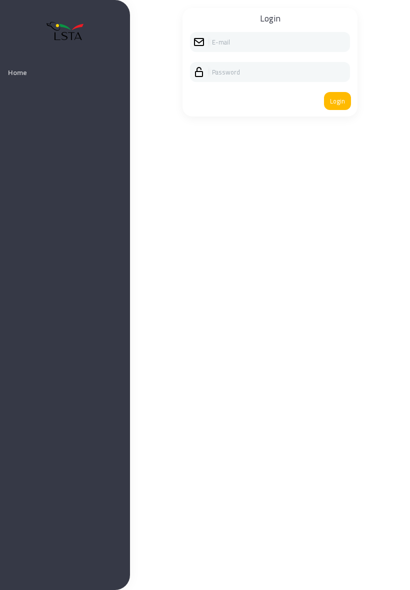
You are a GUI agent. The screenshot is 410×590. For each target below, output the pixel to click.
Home (17, 72)
